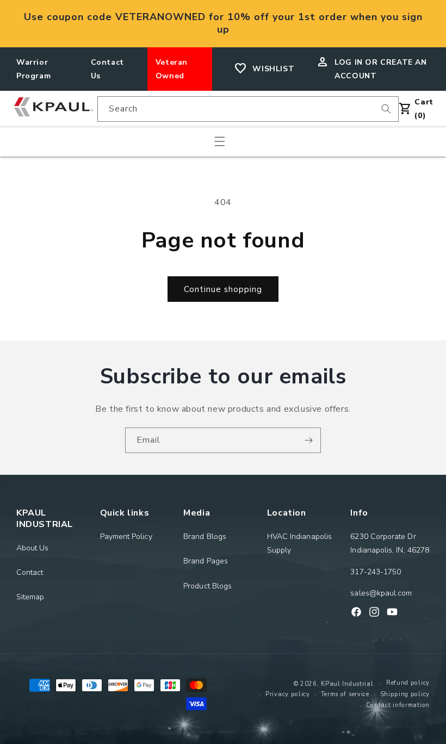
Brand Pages (205, 561)
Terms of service (345, 694)
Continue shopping (223, 289)
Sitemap (30, 597)
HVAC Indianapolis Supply (299, 543)
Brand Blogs (204, 536)
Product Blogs (207, 586)
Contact (30, 572)
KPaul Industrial (347, 684)
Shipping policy (405, 694)
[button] (219, 141)
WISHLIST (273, 69)
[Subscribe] (308, 440)
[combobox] (248, 109)
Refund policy (408, 683)
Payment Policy (126, 536)
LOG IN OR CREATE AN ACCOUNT (380, 69)
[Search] (386, 109)
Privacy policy (287, 694)
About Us (32, 548)
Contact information (398, 705)
